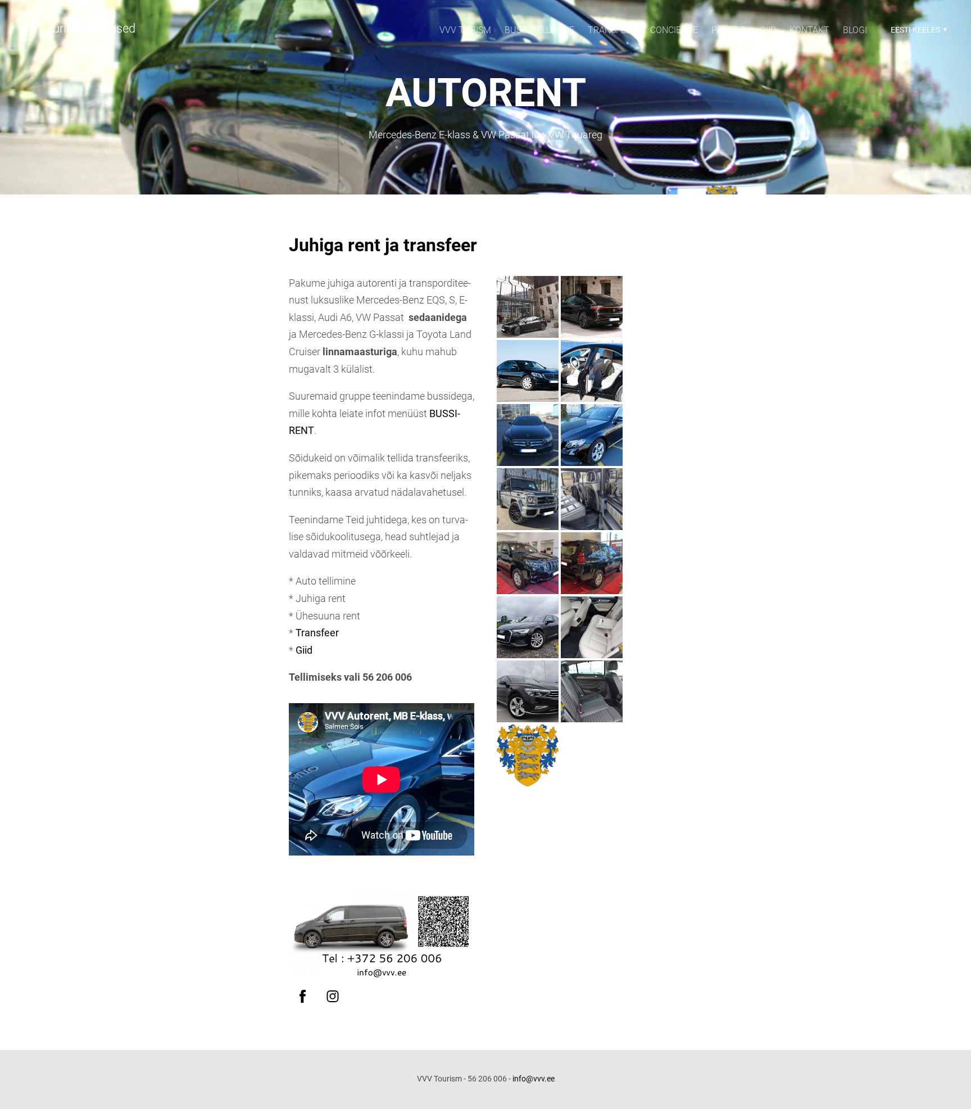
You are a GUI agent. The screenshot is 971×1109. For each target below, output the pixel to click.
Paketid (728, 30)
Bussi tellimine (539, 30)
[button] (917, 29)
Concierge (674, 30)
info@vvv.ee (533, 1078)
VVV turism (465, 30)
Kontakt (809, 30)
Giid (768, 30)
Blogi (855, 30)
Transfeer (612, 30)
